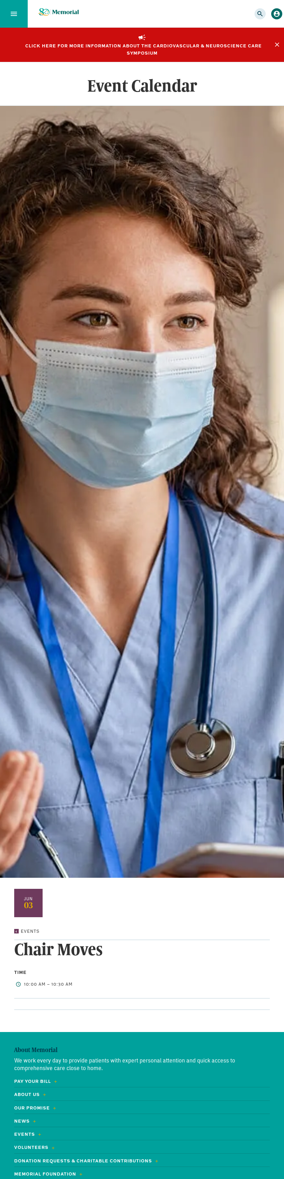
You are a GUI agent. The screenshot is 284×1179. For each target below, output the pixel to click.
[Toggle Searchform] (260, 13)
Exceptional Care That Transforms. (58, 12)
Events (30, 931)
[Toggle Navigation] (14, 14)
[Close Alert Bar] (277, 44)
